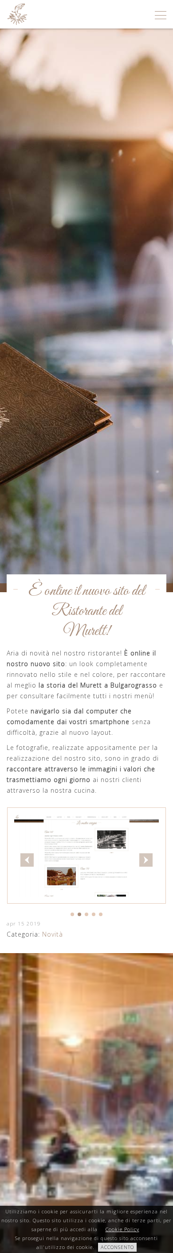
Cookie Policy (122, 1229)
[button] (72, 914)
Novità (52, 934)
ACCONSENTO (117, 1247)
